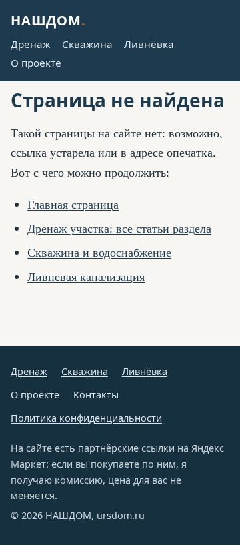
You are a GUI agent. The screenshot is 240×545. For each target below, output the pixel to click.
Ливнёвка (149, 44)
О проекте (36, 62)
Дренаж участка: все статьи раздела (119, 228)
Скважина (87, 44)
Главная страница (73, 204)
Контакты (96, 394)
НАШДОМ (48, 20)
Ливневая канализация (86, 276)
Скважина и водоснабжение (99, 252)
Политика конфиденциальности (86, 418)
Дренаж (30, 44)
